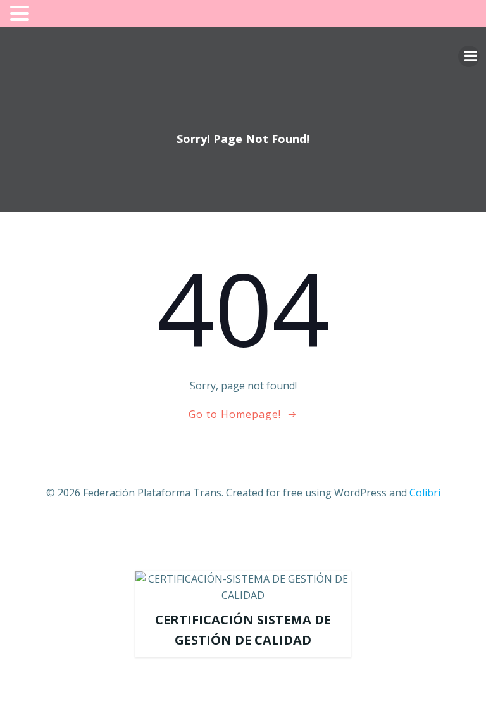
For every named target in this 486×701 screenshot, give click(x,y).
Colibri (424, 493)
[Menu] (469, 56)
